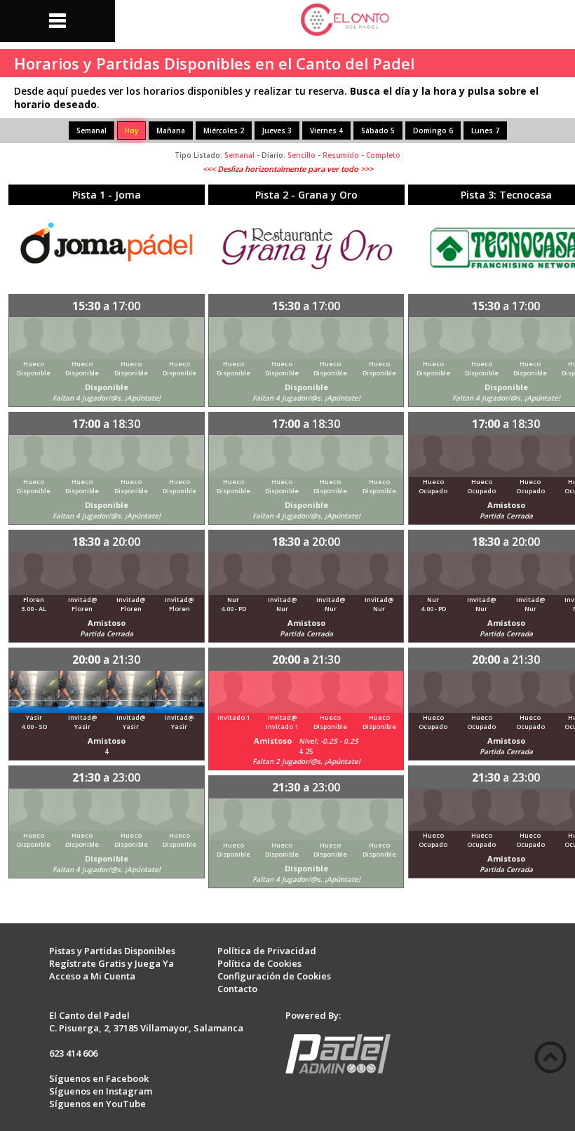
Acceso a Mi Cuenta (92, 976)
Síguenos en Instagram (100, 1091)
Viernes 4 (326, 130)
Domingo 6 (433, 130)
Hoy (131, 130)
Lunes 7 (485, 130)
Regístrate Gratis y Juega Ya (111, 963)
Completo (383, 155)
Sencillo (302, 155)
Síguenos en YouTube (97, 1103)
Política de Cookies (259, 963)
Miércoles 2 (223, 130)
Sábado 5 (378, 130)
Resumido (341, 155)
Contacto (237, 988)
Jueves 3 (277, 130)
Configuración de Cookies (274, 976)
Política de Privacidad (266, 950)
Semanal (91, 130)
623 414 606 (73, 1053)
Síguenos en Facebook (99, 1078)
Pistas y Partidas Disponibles (112, 950)
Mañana (170, 130)
